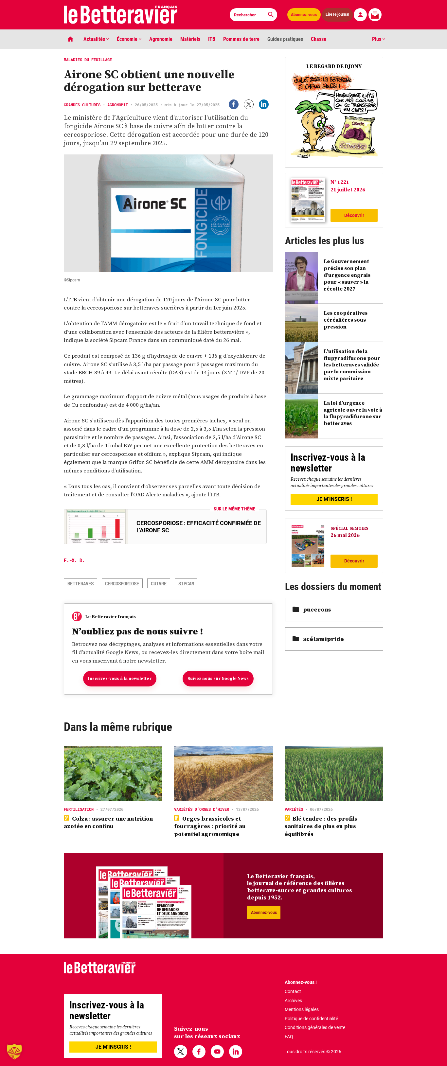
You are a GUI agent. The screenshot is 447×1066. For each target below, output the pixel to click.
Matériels (190, 39)
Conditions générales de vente (315, 1027)
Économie (128, 39)
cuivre (159, 583)
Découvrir (354, 215)
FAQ (289, 1036)
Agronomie (160, 39)
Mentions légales (302, 1009)
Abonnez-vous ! (301, 982)
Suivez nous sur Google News (218, 678)
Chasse (318, 39)
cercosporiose (122, 583)
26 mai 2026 (345, 535)
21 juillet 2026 (348, 189)
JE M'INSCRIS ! (334, 499)
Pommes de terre (241, 39)
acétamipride (323, 639)
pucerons (317, 609)
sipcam (186, 583)
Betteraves (80, 583)
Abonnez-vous (304, 14)
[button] (14, 1051)
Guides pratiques (285, 39)
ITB (211, 39)
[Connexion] (360, 14)
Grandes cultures (82, 104)
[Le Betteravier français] (121, 15)
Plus (377, 39)
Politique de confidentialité (311, 1018)
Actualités (94, 39)
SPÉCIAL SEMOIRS (349, 528)
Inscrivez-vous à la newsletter (120, 678)
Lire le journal (337, 14)
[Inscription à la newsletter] (375, 14)
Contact (293, 991)
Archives (293, 1000)
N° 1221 (340, 182)
